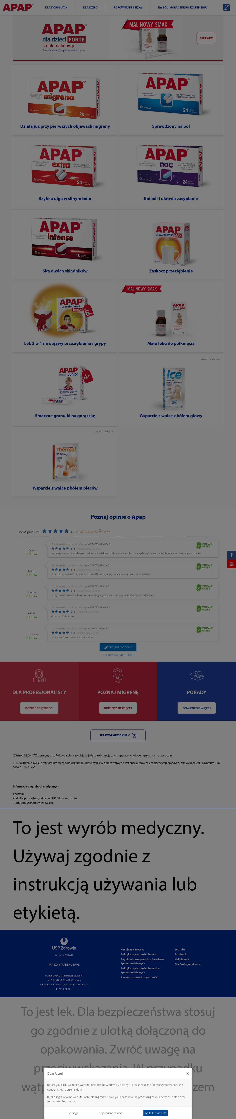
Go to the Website (155, 1113)
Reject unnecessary (111, 1113)
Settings (73, 1113)
